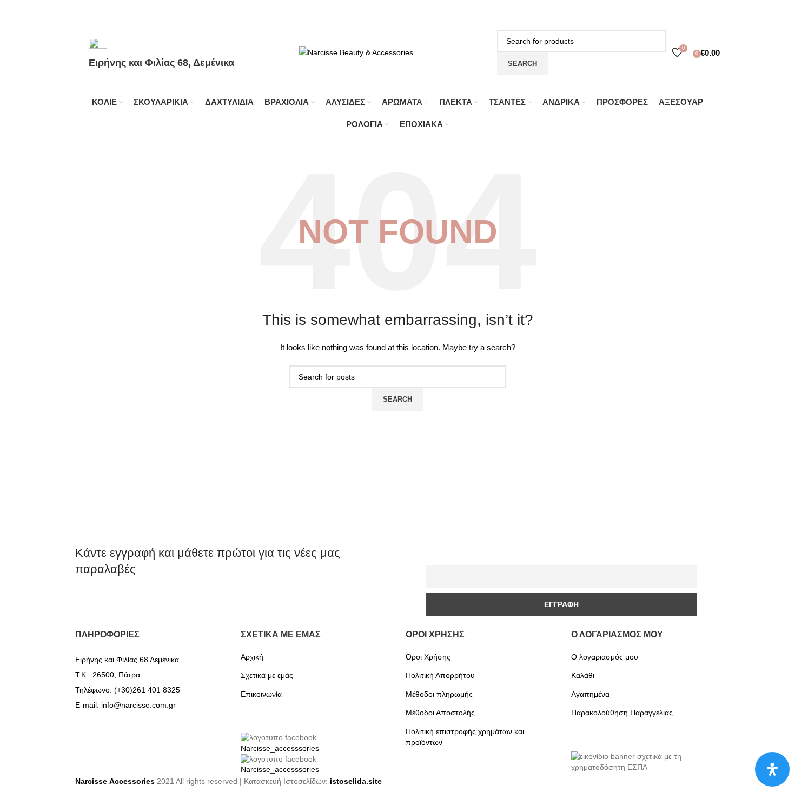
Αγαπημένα (590, 694)
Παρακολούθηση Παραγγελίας (622, 712)
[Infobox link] (397, 71)
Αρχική (252, 657)
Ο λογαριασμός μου (604, 657)
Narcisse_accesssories (280, 748)
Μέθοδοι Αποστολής (440, 712)
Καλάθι (582, 675)
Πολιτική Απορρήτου (440, 675)
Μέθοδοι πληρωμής (439, 694)
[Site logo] (356, 52)
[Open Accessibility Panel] (772, 769)
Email (438, 559)
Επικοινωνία (261, 694)
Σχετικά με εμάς (267, 675)
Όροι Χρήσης (428, 657)
